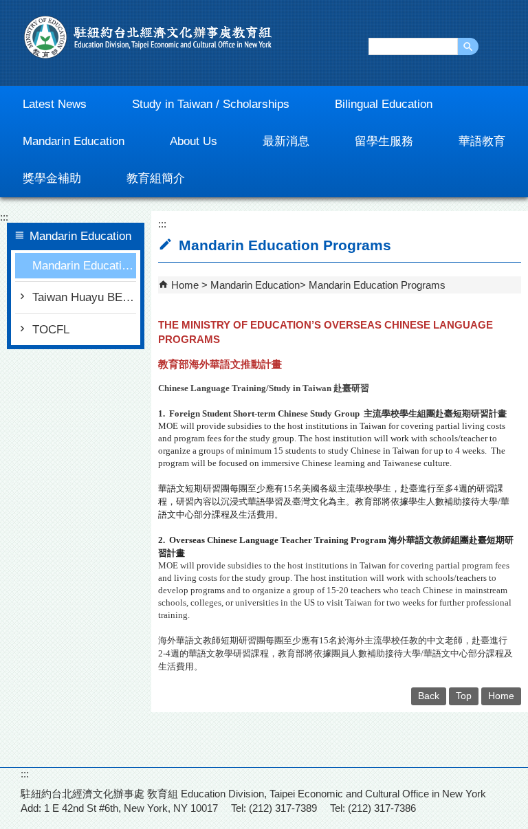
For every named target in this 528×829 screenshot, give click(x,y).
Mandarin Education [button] (73, 141)
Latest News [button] (55, 104)
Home (185, 285)
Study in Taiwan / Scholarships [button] (210, 104)
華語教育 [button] (482, 141)
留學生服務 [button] (384, 141)
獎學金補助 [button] (52, 178)
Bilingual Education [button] (383, 104)
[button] (468, 46)
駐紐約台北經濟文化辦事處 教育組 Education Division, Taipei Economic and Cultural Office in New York (148, 37)
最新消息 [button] (286, 141)
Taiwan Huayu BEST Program (84, 297)
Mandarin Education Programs (84, 265)
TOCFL (50, 329)
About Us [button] (193, 141)
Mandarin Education (255, 285)
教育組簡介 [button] (155, 178)
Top (464, 696)
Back (428, 696)
